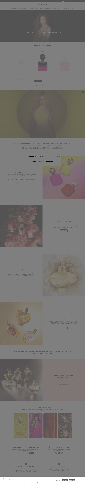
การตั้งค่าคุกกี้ (58, 480)
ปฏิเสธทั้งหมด (65, 480)
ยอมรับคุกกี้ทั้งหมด (72, 480)
